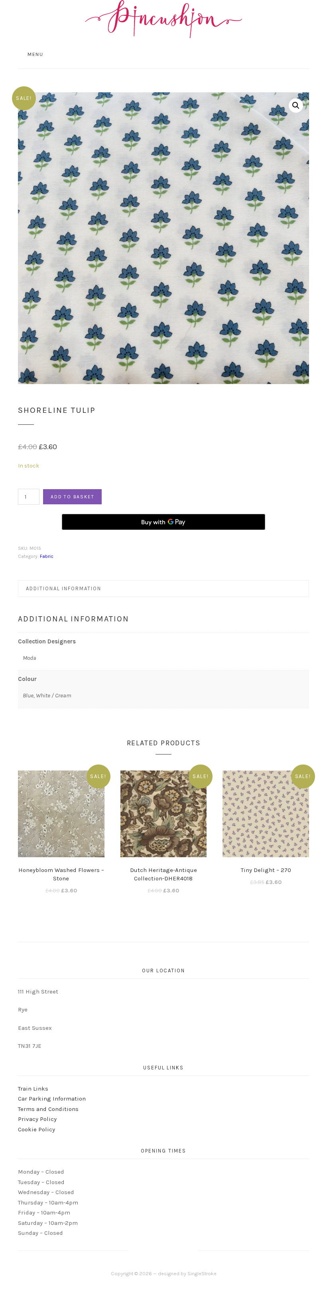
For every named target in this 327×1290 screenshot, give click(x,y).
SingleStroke (202, 1273)
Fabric (46, 556)
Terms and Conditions (48, 1109)
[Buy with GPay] (163, 522)
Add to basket (72, 497)
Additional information (63, 588)
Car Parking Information (52, 1098)
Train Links (33, 1088)
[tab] (163, 588)
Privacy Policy (37, 1119)
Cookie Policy (36, 1129)
